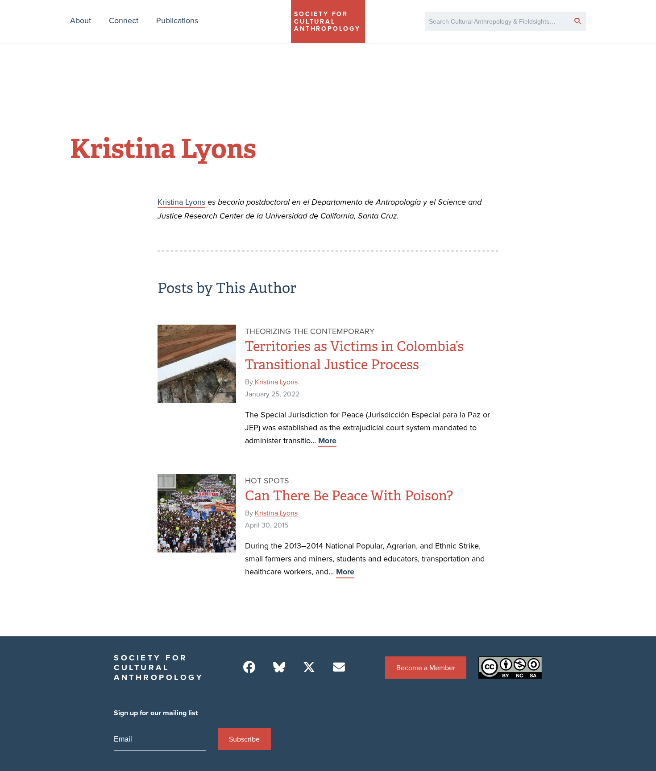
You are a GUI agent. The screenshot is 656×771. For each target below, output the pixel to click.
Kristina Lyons (181, 201)
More (327, 440)
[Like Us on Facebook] (249, 667)
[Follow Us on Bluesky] (279, 667)
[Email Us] (339, 667)
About (80, 20)
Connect (123, 20)
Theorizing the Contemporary (309, 331)
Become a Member (425, 667)
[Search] (577, 20)
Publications (177, 20)
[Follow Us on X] (309, 667)
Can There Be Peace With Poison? (349, 495)
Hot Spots (267, 480)
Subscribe (244, 739)
